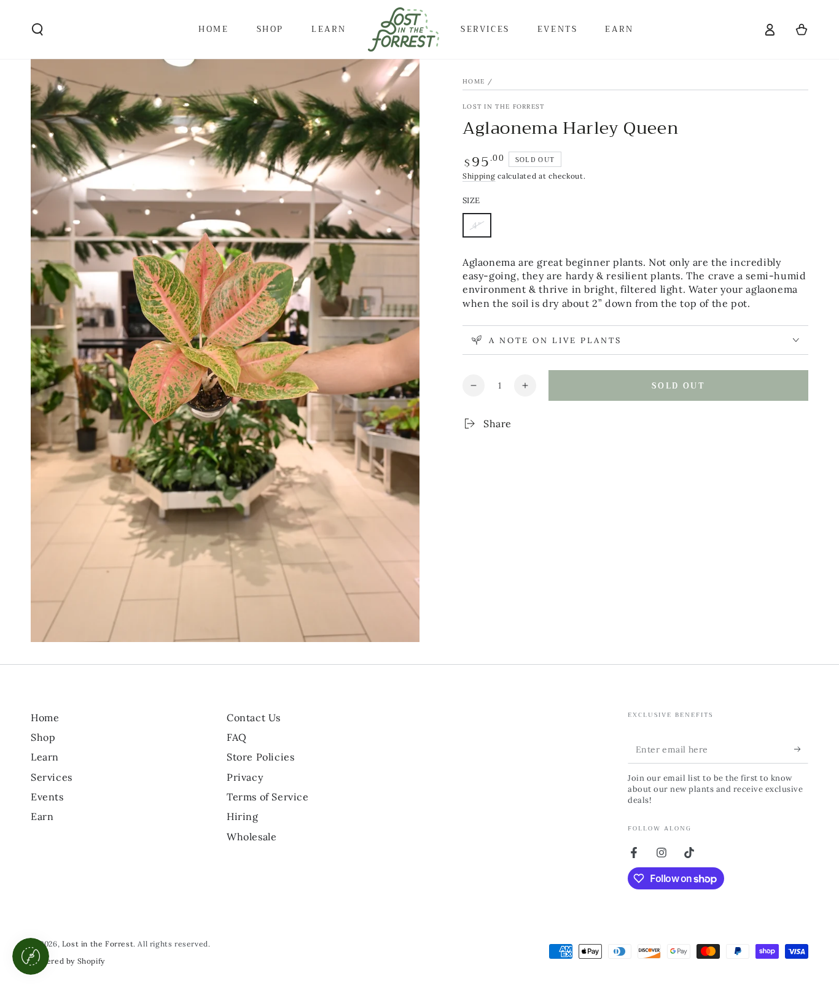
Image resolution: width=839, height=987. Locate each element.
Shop (43, 737)
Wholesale (251, 836)
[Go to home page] (403, 29)
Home (473, 81)
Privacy (245, 777)
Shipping (479, 175)
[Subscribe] (801, 749)
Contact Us (254, 717)
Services (51, 777)
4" (481, 229)
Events (47, 797)
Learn (45, 757)
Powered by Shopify (68, 961)
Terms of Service (268, 797)
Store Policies (260, 757)
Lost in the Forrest (503, 106)
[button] (37, 29)
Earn (42, 816)
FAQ (237, 737)
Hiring (243, 816)
